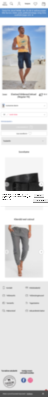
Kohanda (39, 195)
